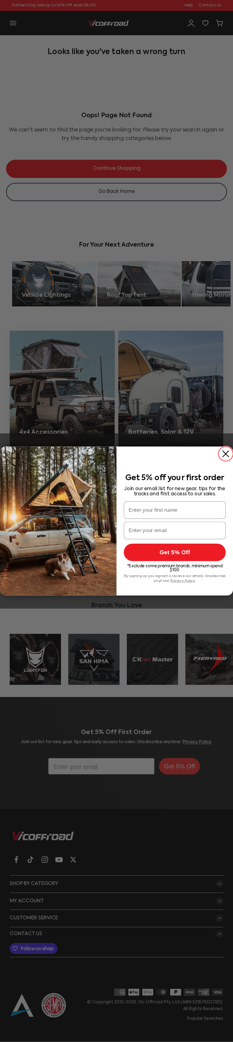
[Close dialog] (225, 453)
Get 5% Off (175, 552)
